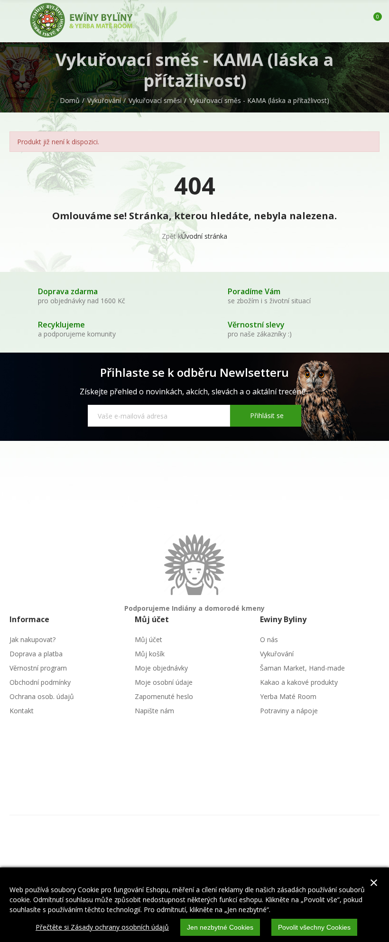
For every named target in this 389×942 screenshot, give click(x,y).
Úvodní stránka (204, 236)
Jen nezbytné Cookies (220, 927)
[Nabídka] (14, 21)
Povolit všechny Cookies (314, 927)
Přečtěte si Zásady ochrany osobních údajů (102, 927)
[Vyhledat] (340, 21)
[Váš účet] (357, 21)
